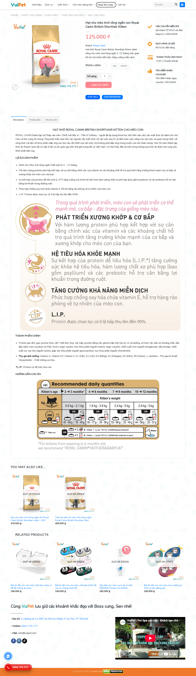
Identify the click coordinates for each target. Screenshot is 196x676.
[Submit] (176, 4)
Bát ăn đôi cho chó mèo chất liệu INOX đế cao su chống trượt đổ (75, 586)
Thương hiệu (35, 119)
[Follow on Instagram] (19, 641)
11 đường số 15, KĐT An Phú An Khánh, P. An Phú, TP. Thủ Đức (54, 619)
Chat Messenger (112, 97)
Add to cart (99, 85)
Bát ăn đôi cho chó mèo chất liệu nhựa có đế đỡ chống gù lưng (31, 586)
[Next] (185, 569)
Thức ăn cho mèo (73, 15)
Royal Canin (99, 45)
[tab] (18, 119)
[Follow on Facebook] (13, 641)
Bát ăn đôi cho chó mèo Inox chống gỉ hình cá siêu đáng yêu (163, 586)
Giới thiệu (37, 4)
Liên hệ (121, 4)
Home (14, 15)
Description (18, 119)
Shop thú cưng (105, 4)
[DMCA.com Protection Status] (112, 671)
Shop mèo (51, 15)
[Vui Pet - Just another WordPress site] (18, 4)
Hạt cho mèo (96, 15)
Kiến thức (63, 4)
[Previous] (11, 569)
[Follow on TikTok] (24, 641)
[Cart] (182, 4)
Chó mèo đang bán (82, 4)
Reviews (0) (51, 119)
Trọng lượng (93, 65)
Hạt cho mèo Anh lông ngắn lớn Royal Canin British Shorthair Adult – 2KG (30, 519)
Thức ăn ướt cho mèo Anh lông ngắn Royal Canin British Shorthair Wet (73, 519)
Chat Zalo (93, 97)
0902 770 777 (29, 626)
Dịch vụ (49, 4)
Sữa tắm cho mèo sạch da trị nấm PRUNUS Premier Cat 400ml (116, 586)
